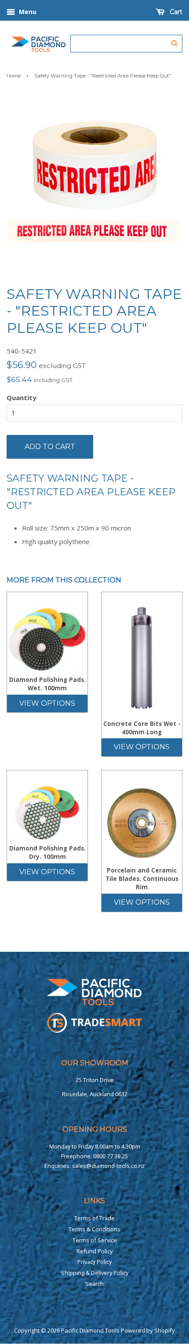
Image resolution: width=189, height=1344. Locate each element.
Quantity (21, 397)
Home (14, 76)
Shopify (164, 1330)
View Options (47, 703)
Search (94, 1284)
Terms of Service (95, 1240)
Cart (175, 12)
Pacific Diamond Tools (90, 1330)
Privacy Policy (94, 1262)
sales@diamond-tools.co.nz (108, 1166)
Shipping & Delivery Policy (94, 1273)
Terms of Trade (94, 1218)
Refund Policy (94, 1251)
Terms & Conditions (94, 1229)
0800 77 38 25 (110, 1156)
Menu (26, 11)
